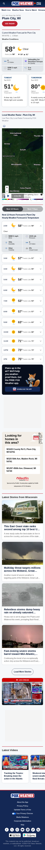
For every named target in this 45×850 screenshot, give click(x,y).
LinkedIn (28, 830)
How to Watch (31, 10)
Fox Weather (23, 4)
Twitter (12, 830)
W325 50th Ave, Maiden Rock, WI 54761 (21, 460)
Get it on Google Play (29, 835)
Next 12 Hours (12, 209)
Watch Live (6, 10)
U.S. (3, 15)
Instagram (17, 830)
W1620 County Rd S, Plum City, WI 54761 (21, 450)
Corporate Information (22, 821)
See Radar (9, 24)
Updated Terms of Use (22, 810)
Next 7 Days (33, 209)
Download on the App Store (15, 835)
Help (22, 825)
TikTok (33, 830)
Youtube (22, 830)
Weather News (18, 10)
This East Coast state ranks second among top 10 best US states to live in (21, 529)
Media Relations (22, 817)
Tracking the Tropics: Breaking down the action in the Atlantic (13, 776)
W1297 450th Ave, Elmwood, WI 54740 (21, 469)
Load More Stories (22, 672)
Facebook (7, 830)
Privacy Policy (22, 806)
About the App (22, 802)
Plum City (12, 15)
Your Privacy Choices (24, 813)
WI (7, 15)
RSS (38, 830)
